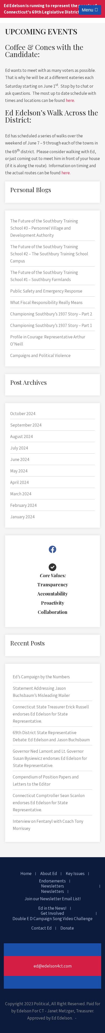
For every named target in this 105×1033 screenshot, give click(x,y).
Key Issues (75, 873)
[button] (52, 549)
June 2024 (19, 459)
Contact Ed (41, 928)
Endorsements (52, 881)
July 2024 (19, 448)
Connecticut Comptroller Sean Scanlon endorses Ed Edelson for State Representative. (49, 803)
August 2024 (21, 436)
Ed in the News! (52, 908)
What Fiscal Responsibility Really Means (46, 302)
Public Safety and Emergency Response (46, 291)
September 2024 (26, 425)
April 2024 (19, 482)
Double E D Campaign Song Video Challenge (52, 918)
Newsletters (52, 886)
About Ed (48, 873)
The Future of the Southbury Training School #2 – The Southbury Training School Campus (49, 254)
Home (26, 873)
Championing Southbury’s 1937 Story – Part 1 (51, 325)
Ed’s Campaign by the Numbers (41, 677)
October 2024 (22, 413)
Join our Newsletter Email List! (52, 898)
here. (70, 100)
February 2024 (23, 505)
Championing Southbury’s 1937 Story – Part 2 (51, 314)
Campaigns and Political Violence (40, 355)
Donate (67, 928)
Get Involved (52, 913)
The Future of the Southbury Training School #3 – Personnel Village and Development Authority (44, 228)
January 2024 (22, 517)
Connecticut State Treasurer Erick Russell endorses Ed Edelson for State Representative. (51, 714)
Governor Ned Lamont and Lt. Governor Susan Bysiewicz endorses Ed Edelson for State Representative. (50, 758)
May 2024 (19, 471)
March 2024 (20, 494)
